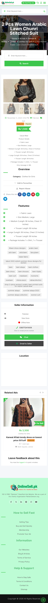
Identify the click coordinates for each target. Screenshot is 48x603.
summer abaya (14, 290)
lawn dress (10, 271)
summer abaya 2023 (31, 290)
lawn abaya (20, 267)
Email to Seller (26, 343)
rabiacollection (35, 280)
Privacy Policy (24, 562)
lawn (11, 267)
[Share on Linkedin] (29, 194)
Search (25, 63)
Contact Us (24, 585)
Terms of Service (24, 558)
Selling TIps (24, 522)
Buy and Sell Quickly (24, 526)
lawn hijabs (36, 271)
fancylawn (35, 252)
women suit (35, 295)
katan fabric (23, 257)
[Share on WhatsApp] (38, 194)
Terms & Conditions (24, 581)
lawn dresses (23, 271)
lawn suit (12, 276)
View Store (25, 318)
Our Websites (24, 550)
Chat (26, 337)
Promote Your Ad (24, 534)
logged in (22, 462)
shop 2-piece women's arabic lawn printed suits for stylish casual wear (23, 285)
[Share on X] (24, 194)
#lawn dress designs (17, 248)
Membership (24, 530)
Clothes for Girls (28, 176)
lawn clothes (33, 267)
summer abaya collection (17, 295)
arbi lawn (12, 252)
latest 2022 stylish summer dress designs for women (23, 262)
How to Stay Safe (24, 577)
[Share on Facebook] (20, 194)
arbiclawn (23, 252)
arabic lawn (33, 248)
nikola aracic (21, 280)
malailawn (23, 276)
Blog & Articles (24, 554)
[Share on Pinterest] (33, 194)
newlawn (9, 280)
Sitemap (24, 589)
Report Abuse (24, 188)
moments (34, 276)
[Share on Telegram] (5, 199)
